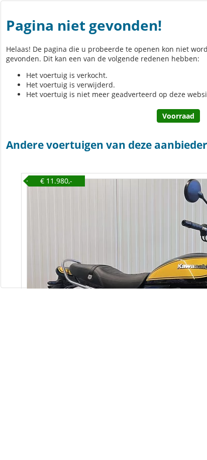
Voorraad (178, 116)
